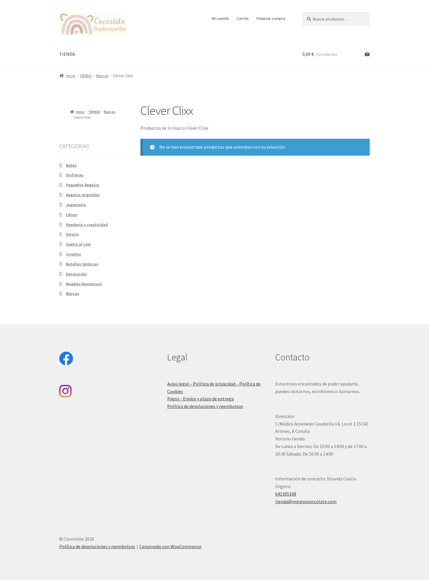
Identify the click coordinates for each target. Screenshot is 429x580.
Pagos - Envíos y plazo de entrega (200, 399)
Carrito (243, 18)
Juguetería (76, 204)
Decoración (76, 274)
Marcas (102, 75)
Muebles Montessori (84, 283)
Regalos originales (83, 194)
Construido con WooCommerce (170, 546)
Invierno (73, 254)
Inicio (70, 75)
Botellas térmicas (82, 264)
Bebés (71, 165)
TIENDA (67, 54)
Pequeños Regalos (82, 184)
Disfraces (74, 175)
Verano (72, 234)
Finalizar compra (271, 18)
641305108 (285, 494)
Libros (71, 214)
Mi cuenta (220, 18)
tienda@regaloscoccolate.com (305, 501)
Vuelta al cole (78, 244)
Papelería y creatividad (87, 224)
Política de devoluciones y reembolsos (205, 406)
